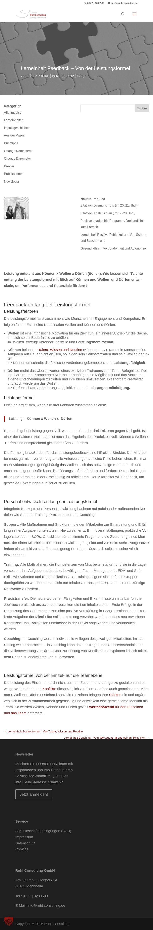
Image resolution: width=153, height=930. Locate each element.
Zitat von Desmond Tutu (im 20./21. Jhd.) (108, 205)
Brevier (9, 166)
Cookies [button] (21, 849)
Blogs (81, 76)
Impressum (24, 837)
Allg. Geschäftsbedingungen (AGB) (43, 831)
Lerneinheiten (14, 120)
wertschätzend (101, 707)
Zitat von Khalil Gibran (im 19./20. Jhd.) (107, 213)
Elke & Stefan (38, 76)
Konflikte (49, 689)
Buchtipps (11, 143)
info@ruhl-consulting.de (46, 906)
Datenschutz (25, 843)
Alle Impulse (13, 112)
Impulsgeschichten (17, 128)
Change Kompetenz (18, 151)
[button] (9, 921)
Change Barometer (17, 158)
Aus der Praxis (14, 135)
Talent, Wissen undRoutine (60, 350)
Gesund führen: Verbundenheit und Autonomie (113, 248)
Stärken (115, 695)
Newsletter (11, 181)
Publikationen (14, 173)
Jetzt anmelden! (34, 794)
